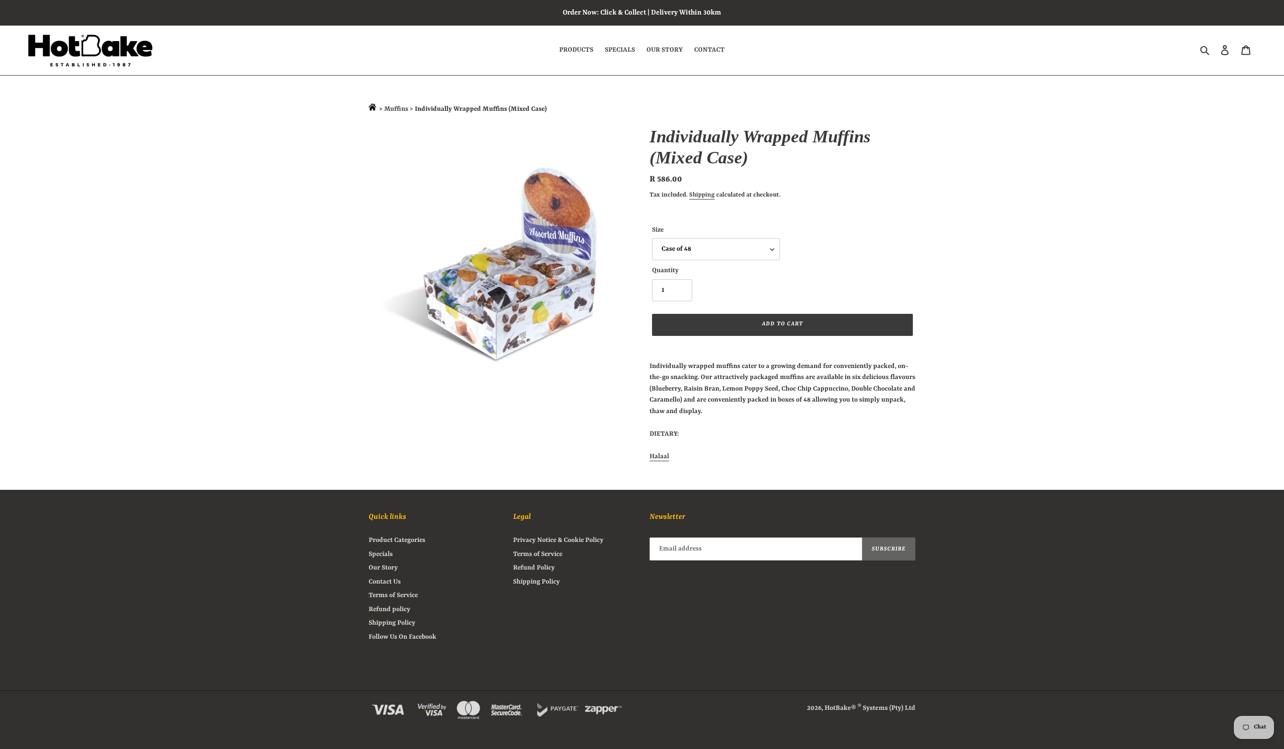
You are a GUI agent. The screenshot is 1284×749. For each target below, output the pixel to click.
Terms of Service (393, 595)
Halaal (659, 456)
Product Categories (397, 540)
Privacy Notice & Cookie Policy (558, 540)
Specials (381, 554)
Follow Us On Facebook (402, 637)
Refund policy (389, 609)
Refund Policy (534, 568)
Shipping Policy (392, 623)
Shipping (702, 195)
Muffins (397, 109)
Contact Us (385, 582)
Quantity (665, 270)
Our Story (383, 568)
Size (658, 230)
